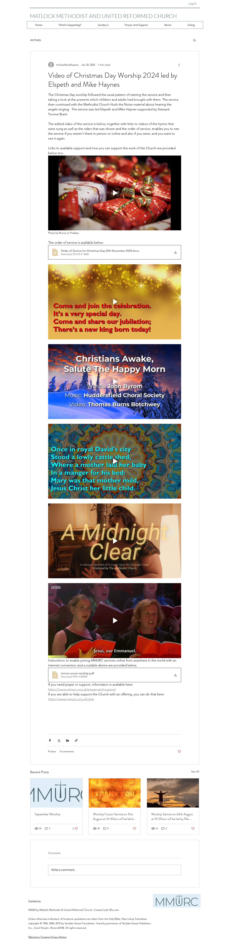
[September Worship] (56, 793)
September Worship (47, 814)
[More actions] (179, 65)
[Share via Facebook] (50, 740)
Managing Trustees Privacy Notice (47, 937)
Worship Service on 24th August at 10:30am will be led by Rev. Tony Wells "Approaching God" (172, 816)
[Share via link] (76, 740)
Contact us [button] (34, 900)
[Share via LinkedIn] (67, 740)
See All (195, 771)
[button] (194, 40)
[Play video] (114, 193)
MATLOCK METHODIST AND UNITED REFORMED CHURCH (103, 16)
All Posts (35, 40)
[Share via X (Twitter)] (58, 740)
